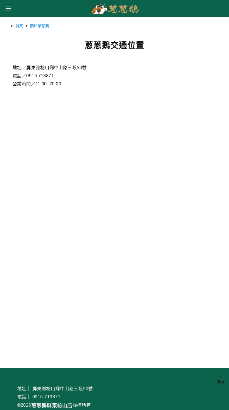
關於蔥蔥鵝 (39, 26)
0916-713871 (46, 396)
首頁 (19, 26)
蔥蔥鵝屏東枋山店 (52, 405)
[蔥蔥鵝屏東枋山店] (114, 15)
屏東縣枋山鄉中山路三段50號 (62, 388)
